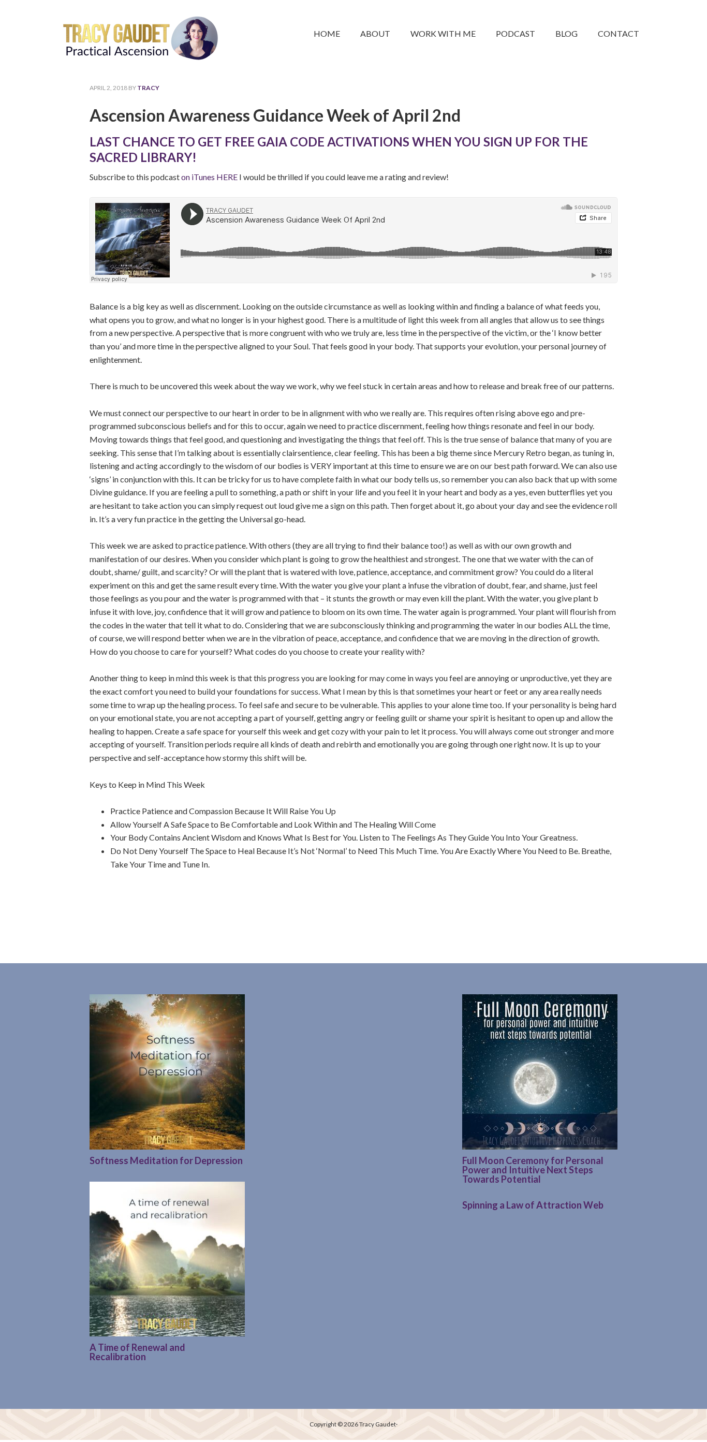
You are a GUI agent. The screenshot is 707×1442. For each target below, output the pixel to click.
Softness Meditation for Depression (166, 1160)
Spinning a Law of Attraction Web (532, 1205)
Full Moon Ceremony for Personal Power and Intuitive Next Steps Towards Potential (532, 1170)
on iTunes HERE (209, 177)
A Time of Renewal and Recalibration (137, 1352)
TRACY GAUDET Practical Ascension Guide (141, 31)
